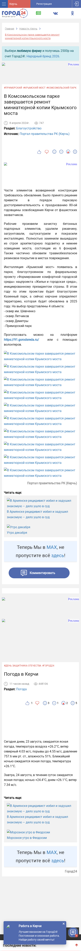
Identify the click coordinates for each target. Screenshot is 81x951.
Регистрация (44, 3)
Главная (9, 28)
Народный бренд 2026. (43, 56)
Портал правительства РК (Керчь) (45, 134)
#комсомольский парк (61, 87)
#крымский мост (34, 87)
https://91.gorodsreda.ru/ (21, 339)
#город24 (48, 665)
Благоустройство (28, 128)
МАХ (52, 547)
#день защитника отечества (22, 665)
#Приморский (13, 87)
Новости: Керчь (28, 28)
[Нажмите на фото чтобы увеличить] (40, 356)
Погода (21, 689)
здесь (57, 555)
